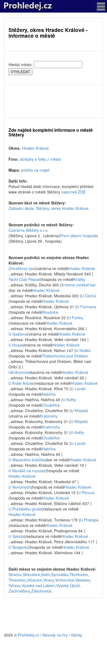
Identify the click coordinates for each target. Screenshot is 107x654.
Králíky (79, 279)
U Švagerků (19, 547)
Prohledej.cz (28, 635)
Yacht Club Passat (24, 279)
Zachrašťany (19, 591)
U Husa (15, 345)
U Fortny (75, 317)
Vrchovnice (64, 580)
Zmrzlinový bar (21, 268)
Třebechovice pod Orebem (65, 356)
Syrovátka (59, 574)
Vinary (48, 580)
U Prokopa (89, 520)
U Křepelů (79, 410)
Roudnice (50, 312)
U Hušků (83, 350)
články (76, 635)
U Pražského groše (25, 509)
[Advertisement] (53, 101)
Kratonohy (49, 416)
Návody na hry (55, 635)
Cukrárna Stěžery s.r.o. (29, 230)
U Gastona (18, 334)
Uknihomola (19, 372)
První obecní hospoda (79, 235)
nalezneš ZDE (73, 192)
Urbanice (34, 580)
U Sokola (16, 536)
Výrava (15, 585)
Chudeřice (51, 405)
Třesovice (17, 580)
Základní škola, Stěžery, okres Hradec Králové (49, 208)
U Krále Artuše (21, 383)
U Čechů (88, 295)
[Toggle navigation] (99, 4)
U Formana (86, 306)
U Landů (78, 388)
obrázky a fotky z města (40, 159)
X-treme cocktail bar (78, 285)
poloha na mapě (35, 170)
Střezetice (31, 574)
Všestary (82, 580)
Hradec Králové (35, 148)
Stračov (15, 574)
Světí (45, 574)
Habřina (49, 394)
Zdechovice (41, 591)
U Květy (69, 399)
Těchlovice (78, 574)
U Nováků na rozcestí (27, 470)
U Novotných (20, 487)
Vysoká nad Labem (38, 585)
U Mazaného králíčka (27, 459)
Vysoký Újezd (68, 585)
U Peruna (86, 492)
